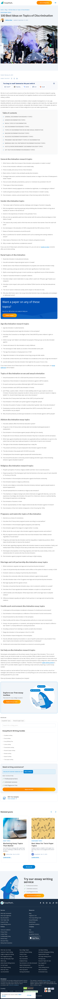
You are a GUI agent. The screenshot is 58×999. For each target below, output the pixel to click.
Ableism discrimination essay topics (17, 133)
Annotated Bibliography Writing (46, 952)
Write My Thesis (4, 969)
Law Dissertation (5, 971)
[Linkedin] (50, 903)
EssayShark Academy (34, 924)
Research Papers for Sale (44, 961)
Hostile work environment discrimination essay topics (24, 146)
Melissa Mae (8, 20)
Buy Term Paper (24, 956)
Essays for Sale (4, 922)
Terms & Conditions (5, 930)
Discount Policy (4, 940)
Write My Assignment (6, 915)
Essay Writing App (33, 920)
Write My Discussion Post (26, 967)
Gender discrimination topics (15, 120)
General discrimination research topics (18, 117)
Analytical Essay (23, 961)
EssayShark (37, 854)
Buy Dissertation (5, 917)
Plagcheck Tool (32, 915)
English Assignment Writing (7, 954)
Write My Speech (24, 969)
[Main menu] (55, 3)
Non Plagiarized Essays (6, 956)
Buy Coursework (24, 958)
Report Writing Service (25, 965)
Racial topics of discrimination (15, 123)
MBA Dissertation (42, 969)
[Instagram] (47, 903)
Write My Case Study (6, 950)
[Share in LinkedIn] (17, 78)
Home (2, 9)
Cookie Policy (4, 934)
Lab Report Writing (43, 950)
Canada (11, 991)
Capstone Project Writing (7, 952)
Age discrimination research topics (17, 126)
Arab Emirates (18, 991)
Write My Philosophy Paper (7, 958)
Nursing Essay (41, 958)
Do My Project (4, 965)
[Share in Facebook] (11, 78)
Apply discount (29, 789)
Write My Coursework (6, 913)
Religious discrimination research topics (19, 136)
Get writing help (44, 2)
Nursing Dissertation (25, 971)
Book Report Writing (6, 967)
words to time (45, 247)
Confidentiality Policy (6, 936)
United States (4, 991)
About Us (31, 932)
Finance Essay (23, 954)
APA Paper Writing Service (44, 956)
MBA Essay (3, 961)
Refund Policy (4, 938)
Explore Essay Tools (11, 701)
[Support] (56, 903)
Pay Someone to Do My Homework (28, 963)
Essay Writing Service (6, 924)
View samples (11, 799)
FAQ (30, 930)
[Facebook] (40, 903)
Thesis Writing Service (43, 967)
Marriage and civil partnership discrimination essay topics (25, 143)
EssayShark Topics (6, 12)
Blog (6, 9)
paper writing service (48, 662)
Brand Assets (32, 922)
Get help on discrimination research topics (20, 150)
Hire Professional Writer (34, 895)
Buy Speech (41, 965)
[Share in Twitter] (14, 78)
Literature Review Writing (26, 952)
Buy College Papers (24, 950)
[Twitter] (43, 903)
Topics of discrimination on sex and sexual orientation (24, 130)
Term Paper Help (5, 920)
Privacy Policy (4, 932)
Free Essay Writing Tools (35, 917)
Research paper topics (18, 720)
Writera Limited (46, 980)
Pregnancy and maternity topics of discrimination (22, 140)
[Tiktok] (53, 903)
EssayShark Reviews (34, 934)
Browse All (29, 867)
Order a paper (10, 315)
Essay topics (6, 841)
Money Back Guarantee (6, 943)
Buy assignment (42, 963)
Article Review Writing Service (8, 963)
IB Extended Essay (42, 971)
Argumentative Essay (43, 954)
